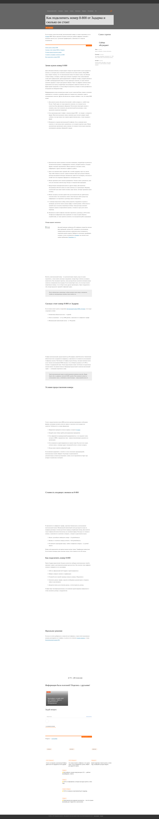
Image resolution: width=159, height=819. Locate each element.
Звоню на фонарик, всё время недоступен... (103, 51)
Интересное (51, 728)
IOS (47, 728)
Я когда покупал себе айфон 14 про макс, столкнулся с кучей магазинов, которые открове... (103, 63)
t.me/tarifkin (54, 706)
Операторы (60, 10)
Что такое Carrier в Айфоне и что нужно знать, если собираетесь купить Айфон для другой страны (79, 732)
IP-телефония (90, 10)
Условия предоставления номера (53, 52)
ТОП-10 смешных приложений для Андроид (75, 758)
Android (64, 756)
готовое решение (81, 638)
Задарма (47, 36)
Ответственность (96, 783)
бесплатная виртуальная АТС (52, 640)
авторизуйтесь (89, 684)
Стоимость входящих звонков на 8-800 (55, 54)
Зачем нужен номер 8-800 (51, 47)
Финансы (84, 10)
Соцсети (66, 10)
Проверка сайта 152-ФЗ (51, 10)
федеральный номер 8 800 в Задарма (76, 308)
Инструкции (77, 10)
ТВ (95, 10)
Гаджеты (71, 10)
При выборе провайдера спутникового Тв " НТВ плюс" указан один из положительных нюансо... (104, 57)
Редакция (101, 783)
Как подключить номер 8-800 (52, 57)
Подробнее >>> (72, 237)
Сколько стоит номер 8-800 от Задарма (55, 50)
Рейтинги (64, 747)
